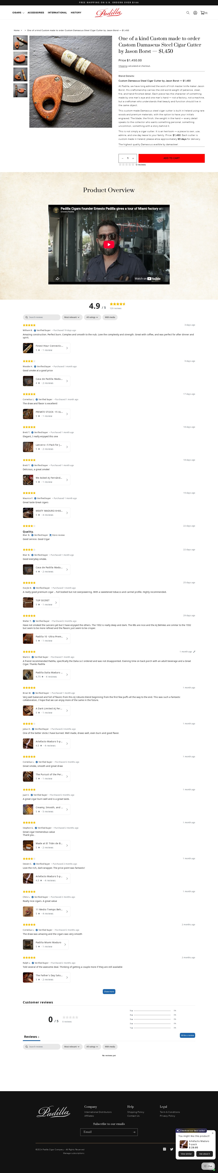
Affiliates (89, 1116)
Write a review (187, 1035)
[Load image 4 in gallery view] (20, 90)
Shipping (123, 66)
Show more (109, 991)
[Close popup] (212, 1133)
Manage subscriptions (73, 1153)
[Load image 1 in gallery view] (20, 43)
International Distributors (98, 1112)
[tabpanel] (109, 655)
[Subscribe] (134, 1132)
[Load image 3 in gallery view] (20, 74)
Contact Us (133, 1116)
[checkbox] (110, 317)
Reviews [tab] (31, 1036)
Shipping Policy (135, 1112)
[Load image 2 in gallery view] (20, 58)
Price (123, 60)
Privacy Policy (167, 1116)
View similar (186, 1154)
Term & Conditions (170, 1112)
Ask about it (204, 1154)
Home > (17, 31)
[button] (18, 12)
